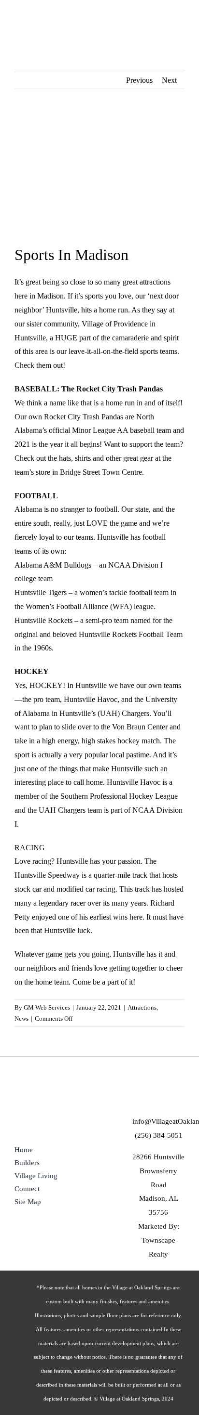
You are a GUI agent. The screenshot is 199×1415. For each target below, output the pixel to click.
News (21, 1018)
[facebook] (147, 1098)
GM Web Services (47, 1007)
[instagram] (169, 1098)
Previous (139, 80)
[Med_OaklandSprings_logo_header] (33, 16)
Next (169, 80)
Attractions (142, 1007)
